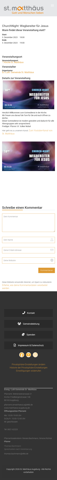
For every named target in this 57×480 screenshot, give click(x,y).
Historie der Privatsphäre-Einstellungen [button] (28, 367)
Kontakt (31, 313)
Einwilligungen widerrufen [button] (28, 370)
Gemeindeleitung (30, 324)
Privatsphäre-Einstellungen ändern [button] (28, 364)
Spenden (30, 334)
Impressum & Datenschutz (30, 345)
